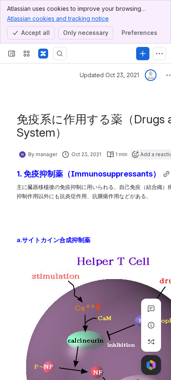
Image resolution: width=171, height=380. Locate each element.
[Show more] (159, 53)
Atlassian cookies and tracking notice (58, 18)
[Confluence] (43, 53)
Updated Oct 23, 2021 (109, 74)
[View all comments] (151, 308)
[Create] (142, 53)
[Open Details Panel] (151, 325)
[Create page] (151, 341)
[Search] (59, 53)
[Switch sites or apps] (26, 53)
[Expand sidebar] (11, 53)
